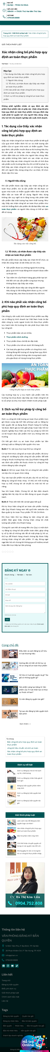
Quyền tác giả (27, 1016)
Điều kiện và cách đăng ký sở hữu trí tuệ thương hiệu (33, 652)
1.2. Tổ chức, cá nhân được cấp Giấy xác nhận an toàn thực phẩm (25, 85)
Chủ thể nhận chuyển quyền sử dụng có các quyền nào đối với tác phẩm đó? (29, 844)
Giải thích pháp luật (12, 44)
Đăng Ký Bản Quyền (17, 1049)
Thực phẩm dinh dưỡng (17, 336)
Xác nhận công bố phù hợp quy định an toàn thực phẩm (24, 753)
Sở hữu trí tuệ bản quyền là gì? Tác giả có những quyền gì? (33, 676)
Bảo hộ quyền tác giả (35, 1025)
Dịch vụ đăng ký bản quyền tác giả (29, 802)
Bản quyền (7, 1025)
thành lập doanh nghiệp (13, 1035)
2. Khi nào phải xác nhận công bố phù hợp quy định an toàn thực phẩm (24, 91)
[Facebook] (3, 966)
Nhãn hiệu (19, 1025)
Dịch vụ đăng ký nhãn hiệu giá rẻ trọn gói (29, 779)
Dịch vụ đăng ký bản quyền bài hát (29, 794)
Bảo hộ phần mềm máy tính (28, 836)
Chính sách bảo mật (10, 996)
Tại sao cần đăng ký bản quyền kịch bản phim (33, 712)
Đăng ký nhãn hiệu (11, 1021)
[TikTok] (17, 966)
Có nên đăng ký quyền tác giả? (31, 699)
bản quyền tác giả (28, 1030)
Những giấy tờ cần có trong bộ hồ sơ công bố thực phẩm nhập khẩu (29, 852)
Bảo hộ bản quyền (29, 1021)
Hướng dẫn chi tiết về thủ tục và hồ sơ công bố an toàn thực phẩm (33, 664)
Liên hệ (5, 1000)
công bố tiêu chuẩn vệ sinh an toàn (22, 748)
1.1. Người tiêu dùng (14, 80)
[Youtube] (12, 966)
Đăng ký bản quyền (10, 984)
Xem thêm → (25, 723)
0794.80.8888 (13, 17)
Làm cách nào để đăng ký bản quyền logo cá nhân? (28, 822)
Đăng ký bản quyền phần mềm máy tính (29, 787)
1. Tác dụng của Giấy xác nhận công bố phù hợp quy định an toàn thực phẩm (24, 76)
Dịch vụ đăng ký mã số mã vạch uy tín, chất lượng (29, 772)
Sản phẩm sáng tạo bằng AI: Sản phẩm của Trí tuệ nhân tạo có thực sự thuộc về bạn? (33, 689)
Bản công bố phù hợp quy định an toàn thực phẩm (24, 743)
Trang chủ (6, 980)
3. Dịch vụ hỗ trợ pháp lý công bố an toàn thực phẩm (24, 97)
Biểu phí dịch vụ (9, 988)
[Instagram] (8, 966)
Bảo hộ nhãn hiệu (10, 1030)
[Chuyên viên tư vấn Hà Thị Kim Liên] (25, 884)
